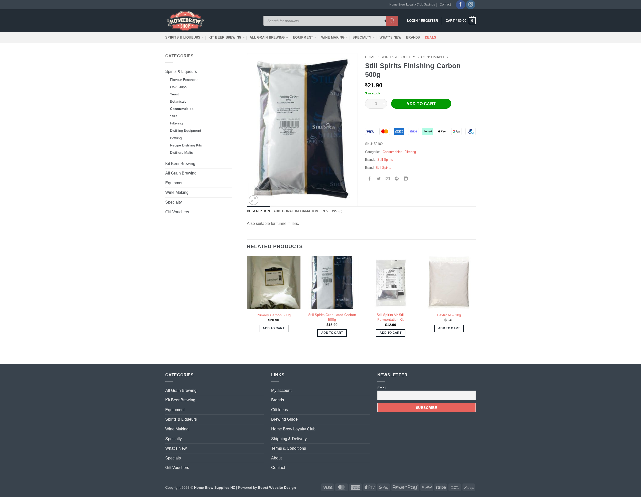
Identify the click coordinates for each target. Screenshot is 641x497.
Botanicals (178, 101)
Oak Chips (178, 87)
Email (381, 388)
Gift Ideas (279, 410)
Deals (430, 37)
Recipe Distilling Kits (186, 145)
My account (281, 390)
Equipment (303, 37)
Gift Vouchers (177, 212)
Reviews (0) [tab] (332, 211)
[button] (461, 21)
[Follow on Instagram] (470, 4)
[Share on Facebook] (370, 179)
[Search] (392, 21)
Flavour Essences (184, 80)
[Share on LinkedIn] (406, 179)
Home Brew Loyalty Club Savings (412, 4)
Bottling (176, 138)
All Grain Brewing (267, 37)
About (276, 458)
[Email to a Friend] (388, 179)
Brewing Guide (284, 419)
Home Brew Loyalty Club (293, 429)
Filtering (176, 123)
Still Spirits (385, 159)
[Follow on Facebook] (460, 4)
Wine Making (333, 37)
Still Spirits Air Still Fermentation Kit (390, 317)
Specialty (362, 37)
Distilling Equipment (185, 130)
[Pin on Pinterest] (397, 179)
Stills (173, 116)
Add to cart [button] (273, 328)
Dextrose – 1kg (449, 315)
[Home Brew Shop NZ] (186, 20)
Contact (445, 4)
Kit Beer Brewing (225, 37)
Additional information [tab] (295, 211)
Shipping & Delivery (289, 439)
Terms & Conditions (288, 448)
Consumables (182, 109)
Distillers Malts (181, 152)
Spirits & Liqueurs (183, 37)
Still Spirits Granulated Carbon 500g (332, 317)
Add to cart (421, 104)
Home (370, 57)
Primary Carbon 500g (274, 315)
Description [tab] (258, 211)
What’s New (390, 37)
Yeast (174, 94)
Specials (173, 458)
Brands (413, 37)
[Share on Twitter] (379, 179)
